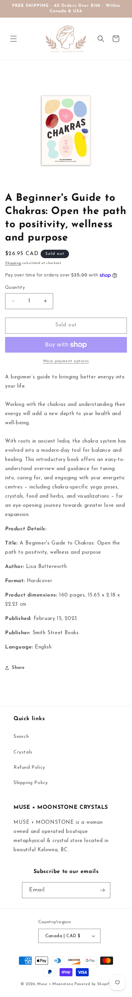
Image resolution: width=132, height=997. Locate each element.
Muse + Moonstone (55, 984)
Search (21, 736)
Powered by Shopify (92, 984)
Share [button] (18, 667)
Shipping (13, 263)
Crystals (23, 752)
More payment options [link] (66, 361)
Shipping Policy (31, 782)
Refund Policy (29, 767)
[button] (13, 38)
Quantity (15, 287)
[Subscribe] (102, 890)
